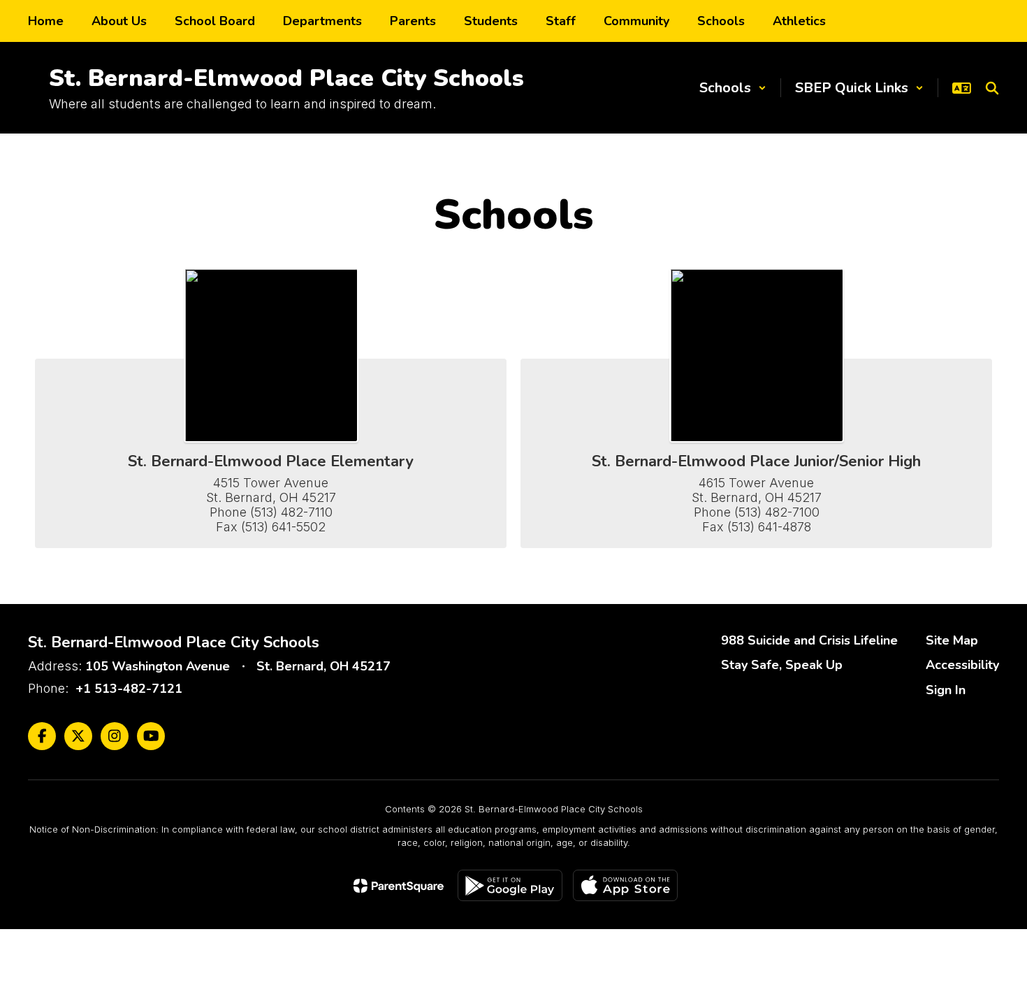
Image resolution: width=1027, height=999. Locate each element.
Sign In (946, 690)
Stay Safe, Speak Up (782, 664)
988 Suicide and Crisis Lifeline (809, 640)
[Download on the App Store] (625, 885)
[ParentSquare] (398, 885)
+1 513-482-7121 (128, 688)
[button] (732, 87)
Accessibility (962, 664)
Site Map (952, 640)
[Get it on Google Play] (510, 885)
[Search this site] (992, 88)
